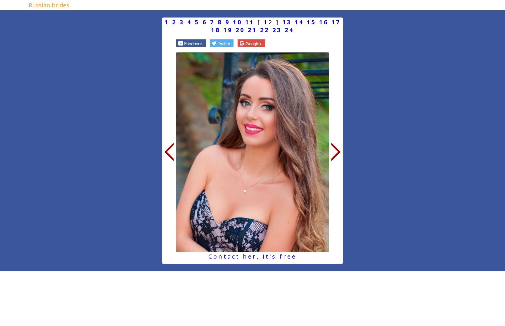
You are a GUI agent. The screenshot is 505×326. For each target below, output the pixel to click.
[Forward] (336, 152)
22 (264, 30)
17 (336, 22)
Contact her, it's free (252, 256)
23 (277, 30)
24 (289, 30)
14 (299, 22)
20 (240, 30)
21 (252, 30)
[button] (191, 42)
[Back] (169, 152)
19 (228, 30)
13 (287, 22)
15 (311, 22)
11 (250, 22)
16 (323, 22)
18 (215, 30)
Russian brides (49, 5)
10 (237, 22)
